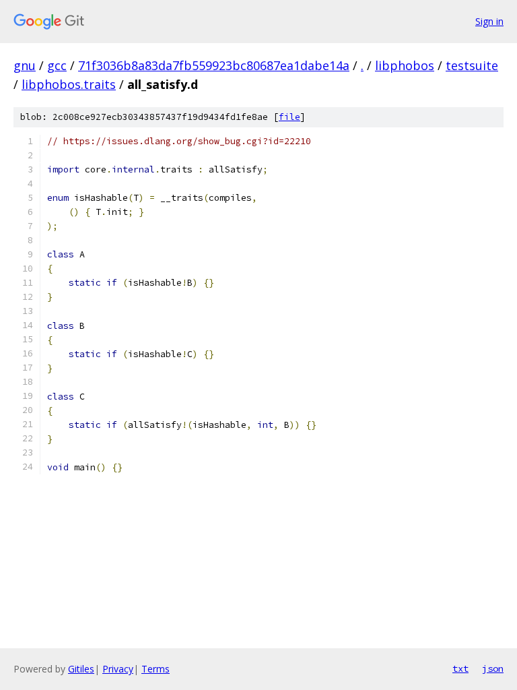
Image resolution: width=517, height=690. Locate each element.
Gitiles (81, 668)
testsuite (472, 65)
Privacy (117, 668)
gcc (57, 65)
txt (460, 668)
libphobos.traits (69, 84)
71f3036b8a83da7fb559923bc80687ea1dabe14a (213, 65)
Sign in (489, 21)
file (289, 117)
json (493, 668)
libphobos (404, 65)
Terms (155, 668)
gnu (24, 65)
